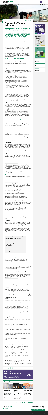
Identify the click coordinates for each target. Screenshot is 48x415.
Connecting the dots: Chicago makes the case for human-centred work (39, 61)
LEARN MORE (29, 374)
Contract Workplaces (28, 20)
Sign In (37, 1)
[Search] (43, 1)
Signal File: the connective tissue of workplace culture (39, 65)
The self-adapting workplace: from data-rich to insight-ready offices (39, 70)
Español (2, 21)
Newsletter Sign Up (38, 409)
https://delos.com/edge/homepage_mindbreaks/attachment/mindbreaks (14, 253)
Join (40, 1)
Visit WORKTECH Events (42, 4)
